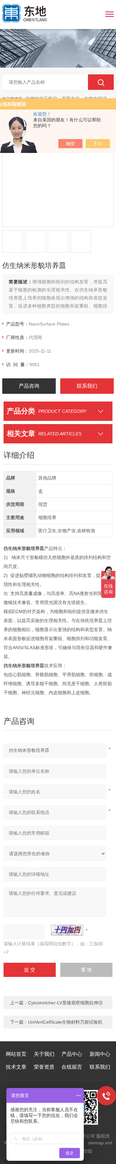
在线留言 (72, 1067)
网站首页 (16, 1054)
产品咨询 (29, 386)
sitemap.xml (100, 1142)
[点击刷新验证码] (67, 930)
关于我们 (44, 1054)
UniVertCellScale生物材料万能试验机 (65, 1022)
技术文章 (16, 1067)
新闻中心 (100, 1054)
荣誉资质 (44, 1067)
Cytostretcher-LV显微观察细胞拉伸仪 (65, 1002)
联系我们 (87, 386)
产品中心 (72, 1054)
